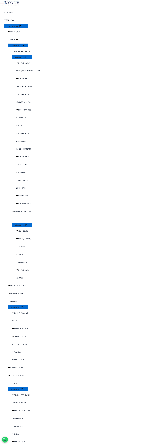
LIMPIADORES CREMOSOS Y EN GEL (24, 82)
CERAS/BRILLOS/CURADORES (23, 243)
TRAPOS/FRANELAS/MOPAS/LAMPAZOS (21, 399)
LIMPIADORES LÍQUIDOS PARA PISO (24, 98)
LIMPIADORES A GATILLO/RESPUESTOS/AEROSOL (26, 67)
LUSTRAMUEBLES (25, 204)
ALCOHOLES (23, 231)
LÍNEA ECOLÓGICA (17, 293)
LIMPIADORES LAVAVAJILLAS (22, 161)
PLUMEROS (18, 426)
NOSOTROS (8, 12)
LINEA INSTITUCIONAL (22, 211)
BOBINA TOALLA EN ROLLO (20, 317)
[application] (15, 20)
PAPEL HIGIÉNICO (21, 329)
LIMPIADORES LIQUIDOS (22, 274)
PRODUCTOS (9, 20)
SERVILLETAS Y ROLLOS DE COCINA (19, 340)
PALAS (16, 434)
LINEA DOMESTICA (21, 51)
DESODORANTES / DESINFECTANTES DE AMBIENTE (24, 117)
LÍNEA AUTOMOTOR (17, 286)
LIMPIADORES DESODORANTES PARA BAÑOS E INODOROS (24, 141)
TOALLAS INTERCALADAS (18, 356)
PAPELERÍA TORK (16, 368)
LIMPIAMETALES (24, 172)
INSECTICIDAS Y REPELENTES (23, 184)
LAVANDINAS (23, 196)
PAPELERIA (14, 301)
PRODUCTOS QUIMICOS (14, 36)
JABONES (21, 254)
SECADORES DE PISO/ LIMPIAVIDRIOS (21, 414)
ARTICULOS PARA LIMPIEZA (16, 379)
